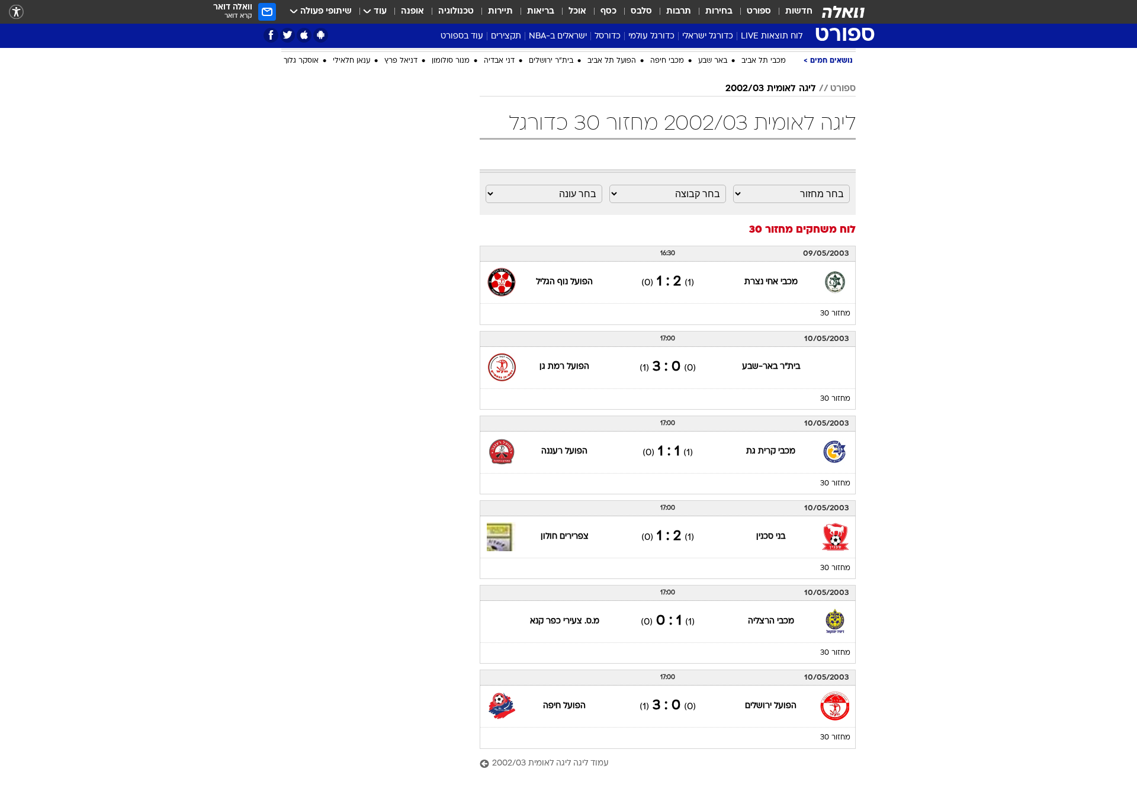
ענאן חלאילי (351, 61)
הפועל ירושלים (770, 706)
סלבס (641, 11)
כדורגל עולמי (651, 36)
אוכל (577, 11)
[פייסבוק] (271, 35)
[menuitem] (791, 11)
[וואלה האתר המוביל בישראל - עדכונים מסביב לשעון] (843, 12)
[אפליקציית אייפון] (304, 35)
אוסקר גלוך (301, 61)
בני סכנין (770, 537)
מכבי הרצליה (771, 621)
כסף (608, 11)
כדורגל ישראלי (707, 36)
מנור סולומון (451, 61)
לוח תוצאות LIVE (771, 36)
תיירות (500, 11)
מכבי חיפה (667, 61)
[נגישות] (16, 12)
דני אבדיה (499, 61)
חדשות (798, 11)
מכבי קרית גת (770, 451)
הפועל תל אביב (611, 61)
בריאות (540, 11)
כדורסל (608, 36)
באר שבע (712, 61)
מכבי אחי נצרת (771, 282)
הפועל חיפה (564, 706)
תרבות (678, 11)
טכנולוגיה (456, 11)
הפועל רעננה (564, 451)
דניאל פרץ (400, 61)
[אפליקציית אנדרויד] (320, 35)
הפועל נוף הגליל (564, 282)
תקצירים (506, 36)
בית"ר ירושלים (551, 61)
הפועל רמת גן (564, 367)
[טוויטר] (287, 35)
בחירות (719, 11)
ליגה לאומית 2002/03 (770, 89)
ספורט (759, 11)
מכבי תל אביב (763, 61)
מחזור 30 (835, 313)
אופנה (412, 11)
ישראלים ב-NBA (558, 36)
